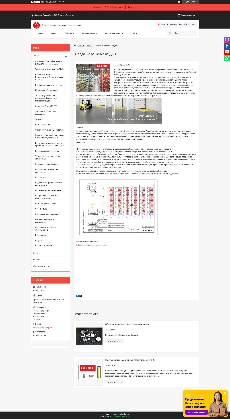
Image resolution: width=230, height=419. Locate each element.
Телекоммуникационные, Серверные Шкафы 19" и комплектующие (46, 98)
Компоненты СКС (42, 124)
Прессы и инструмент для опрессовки (46, 170)
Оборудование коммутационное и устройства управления (49, 136)
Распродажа (40, 235)
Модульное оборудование (47, 90)
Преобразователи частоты (47, 151)
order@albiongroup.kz (42, 328)
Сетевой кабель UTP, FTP (46, 106)
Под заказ (39, 241)
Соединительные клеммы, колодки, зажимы (46, 197)
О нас (132, 33)
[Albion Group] (36, 25)
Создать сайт (51, 2)
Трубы (38, 119)
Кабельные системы (44, 246)
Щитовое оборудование (45, 204)
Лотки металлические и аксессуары (45, 112)
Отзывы (36, 259)
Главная (39, 33)
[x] (80, 296)
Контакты (69, 33)
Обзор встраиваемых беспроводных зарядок (128, 324)
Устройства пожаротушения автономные (47, 157)
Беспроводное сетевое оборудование (45, 228)
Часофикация (41, 209)
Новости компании (112, 33)
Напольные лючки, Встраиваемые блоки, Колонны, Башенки (49, 77)
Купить (131, 7)
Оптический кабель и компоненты (44, 220)
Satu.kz (127, 414)
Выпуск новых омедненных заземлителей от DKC (130, 360)
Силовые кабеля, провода (46, 164)
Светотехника (41, 177)
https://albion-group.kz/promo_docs (91, 245)
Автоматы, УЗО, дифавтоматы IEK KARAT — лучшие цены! (48, 62)
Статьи (80, 46)
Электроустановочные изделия (49, 130)
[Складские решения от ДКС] (93, 78)
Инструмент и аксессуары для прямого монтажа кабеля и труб (49, 144)
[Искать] (170, 33)
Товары (53, 33)
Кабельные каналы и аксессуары (49, 85)
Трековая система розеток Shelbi (49, 69)
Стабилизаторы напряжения (48, 214)
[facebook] (77, 296)
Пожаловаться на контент (120, 416)
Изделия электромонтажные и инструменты (48, 183)
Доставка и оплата (89, 33)
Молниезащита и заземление (48, 190)
